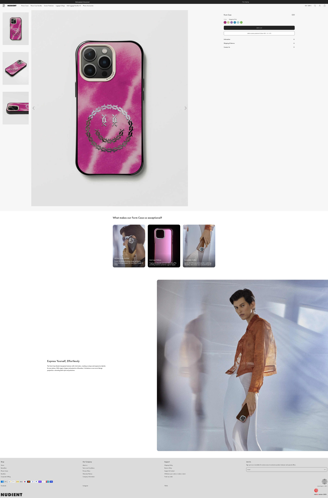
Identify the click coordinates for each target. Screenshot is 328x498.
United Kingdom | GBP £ (322, 486)
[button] (3, 5)
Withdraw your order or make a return (175, 474)
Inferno (228, 22)
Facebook (3, 486)
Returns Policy (168, 468)
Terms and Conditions (89, 468)
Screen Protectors (49, 6)
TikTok (166, 486)
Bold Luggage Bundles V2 (74, 6)
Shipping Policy (168, 465)
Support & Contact (169, 471)
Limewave (241, 22)
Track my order (168, 477)
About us (85, 465)
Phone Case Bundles (36, 6)
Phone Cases (25, 6)
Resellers (3, 474)
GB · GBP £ (308, 6)
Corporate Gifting (6, 477)
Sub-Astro (231, 22)
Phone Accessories (88, 6)
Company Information (89, 477)
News (2, 465)
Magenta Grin (225, 22)
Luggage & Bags (60, 6)
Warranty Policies (87, 474)
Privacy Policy (86, 471)
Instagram (85, 486)
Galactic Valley (238, 22)
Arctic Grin (235, 22)
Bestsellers (4, 468)
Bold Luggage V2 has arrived (82, 2)
